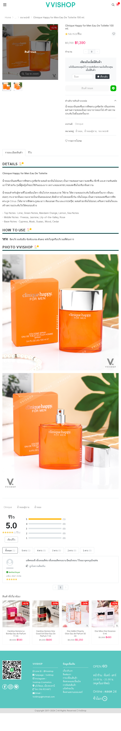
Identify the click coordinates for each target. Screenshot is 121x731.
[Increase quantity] (97, 51)
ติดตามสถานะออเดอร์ (72, 692)
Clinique (79, 124)
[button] (113, 5)
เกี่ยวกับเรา (68, 670)
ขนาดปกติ (25, 17)
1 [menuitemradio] (60, 587)
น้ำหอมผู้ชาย (90, 131)
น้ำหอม (79, 131)
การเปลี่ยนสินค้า (70, 677)
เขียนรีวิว (11, 539)
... (16, 17)
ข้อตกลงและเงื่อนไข (72, 681)
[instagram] (10, 686)
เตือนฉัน (104, 76)
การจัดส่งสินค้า (69, 684)
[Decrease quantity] (86, 51)
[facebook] (4, 686)
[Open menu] (5, 5)
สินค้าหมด (87, 88)
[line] (16, 686)
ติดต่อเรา (67, 674)
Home (8, 17)
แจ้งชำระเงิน (68, 688)
